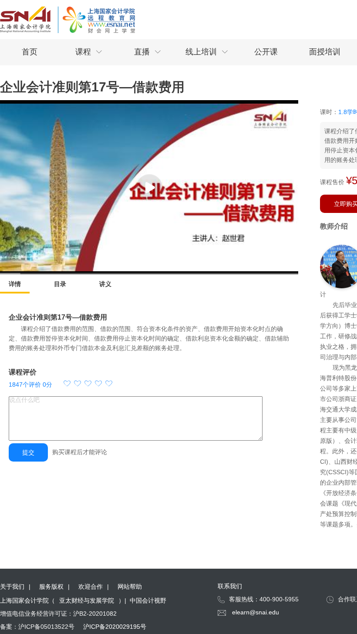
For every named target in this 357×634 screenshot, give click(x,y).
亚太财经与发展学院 (86, 600)
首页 (29, 51)
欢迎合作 (90, 586)
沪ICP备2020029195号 (114, 626)
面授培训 (324, 51)
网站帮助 (130, 586)
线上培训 (206, 51)
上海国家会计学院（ (27, 600)
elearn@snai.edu (255, 612)
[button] (88, 384)
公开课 (266, 51)
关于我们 (12, 586)
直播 (147, 51)
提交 (28, 452)
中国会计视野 (148, 600)
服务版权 (51, 586)
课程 (88, 51)
